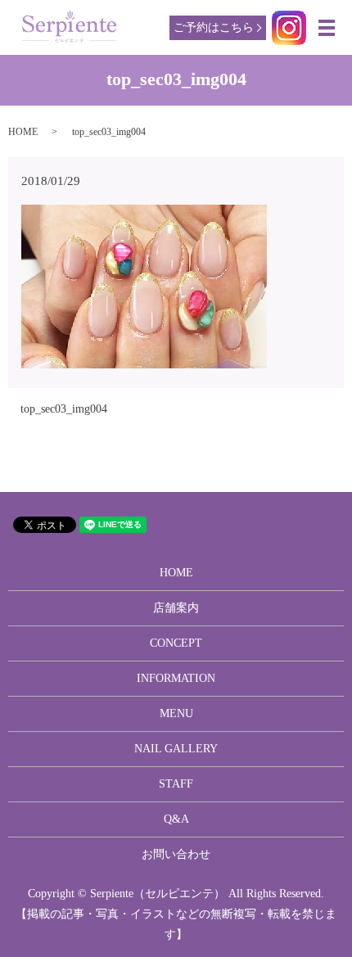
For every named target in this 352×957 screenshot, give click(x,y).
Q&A (176, 819)
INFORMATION (176, 678)
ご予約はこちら (214, 27)
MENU (176, 713)
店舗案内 (176, 608)
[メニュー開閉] (326, 28)
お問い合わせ (176, 854)
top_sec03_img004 (63, 409)
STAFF (176, 784)
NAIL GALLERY (176, 749)
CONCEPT (176, 643)
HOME (23, 132)
